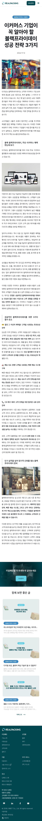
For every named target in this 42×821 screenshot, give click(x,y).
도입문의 (21, 578)
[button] (38, 3)
